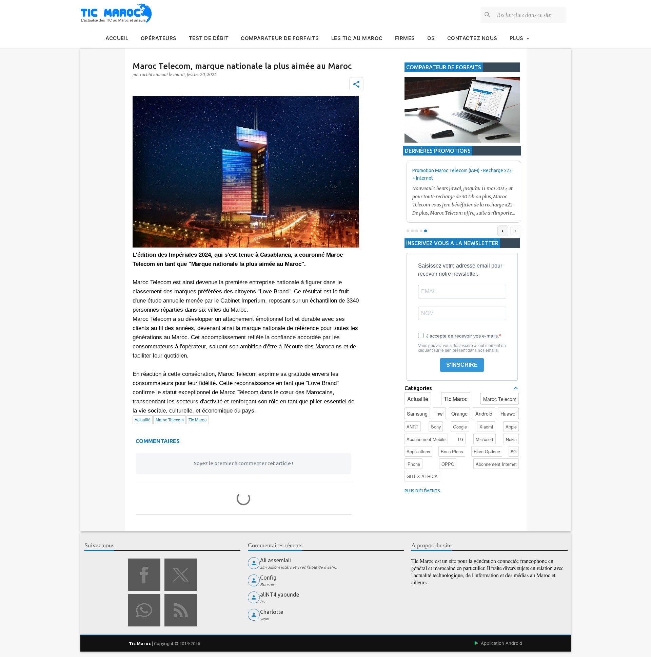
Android (483, 413)
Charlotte (271, 612)
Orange (459, 413)
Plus (517, 38)
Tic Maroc (456, 399)
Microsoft (484, 439)
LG (460, 439)
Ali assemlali (275, 560)
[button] (356, 84)
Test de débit (209, 38)
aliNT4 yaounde (279, 594)
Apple (511, 426)
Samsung (417, 413)
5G (514, 451)
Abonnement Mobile (426, 439)
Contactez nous (472, 38)
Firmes (405, 38)
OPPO (447, 464)
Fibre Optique (487, 451)
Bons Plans (452, 451)
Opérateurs (159, 38)
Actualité (417, 399)
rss (180, 610)
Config (268, 577)
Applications (418, 451)
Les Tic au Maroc (357, 38)
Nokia (511, 439)
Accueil (117, 38)
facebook (144, 575)
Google (460, 426)
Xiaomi (486, 426)
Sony (436, 426)
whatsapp (144, 610)
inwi (439, 413)
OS (431, 38)
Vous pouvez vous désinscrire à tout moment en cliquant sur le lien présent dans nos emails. (462, 348)
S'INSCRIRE (462, 365)
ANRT (412, 426)
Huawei (508, 413)
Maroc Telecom (499, 398)
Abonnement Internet (496, 464)
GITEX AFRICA (422, 476)
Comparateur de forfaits (280, 38)
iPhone (413, 464)
